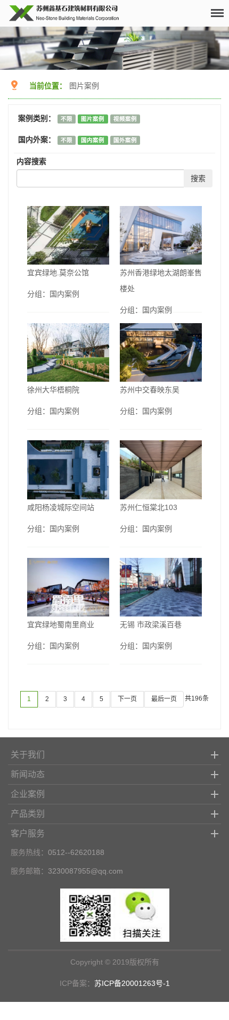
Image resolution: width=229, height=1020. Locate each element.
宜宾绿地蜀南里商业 (60, 624)
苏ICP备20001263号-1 (132, 983)
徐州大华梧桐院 (53, 389)
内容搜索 (31, 161)
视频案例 (125, 119)
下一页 (127, 699)
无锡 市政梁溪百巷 (151, 624)
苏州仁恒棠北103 (148, 507)
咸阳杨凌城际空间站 (60, 507)
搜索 (198, 178)
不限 (66, 119)
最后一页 (164, 699)
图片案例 (84, 85)
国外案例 (125, 140)
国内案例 (92, 140)
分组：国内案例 (53, 294)
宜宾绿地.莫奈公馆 (58, 272)
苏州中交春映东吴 (149, 389)
